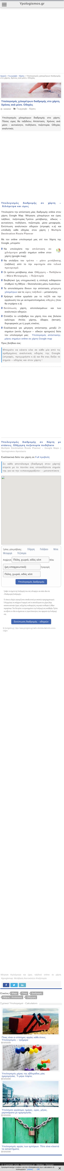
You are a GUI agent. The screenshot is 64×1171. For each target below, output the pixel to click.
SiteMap (40, 1165)
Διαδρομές (37, 993)
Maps (14, 993)
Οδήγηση (31, 997)
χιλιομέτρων (11, 292)
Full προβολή (42, 457)
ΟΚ (38, 1169)
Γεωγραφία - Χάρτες (16, 76)
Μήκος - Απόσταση (12, 997)
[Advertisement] (32, 40)
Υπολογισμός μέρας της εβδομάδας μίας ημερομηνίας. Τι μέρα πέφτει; (23, 1074)
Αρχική (3, 76)
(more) (30, 1169)
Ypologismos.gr (28, 1165)
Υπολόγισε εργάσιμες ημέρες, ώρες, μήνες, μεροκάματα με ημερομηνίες (24, 1111)
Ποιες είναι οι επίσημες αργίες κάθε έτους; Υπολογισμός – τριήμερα (24, 1038)
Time (24, 993)
